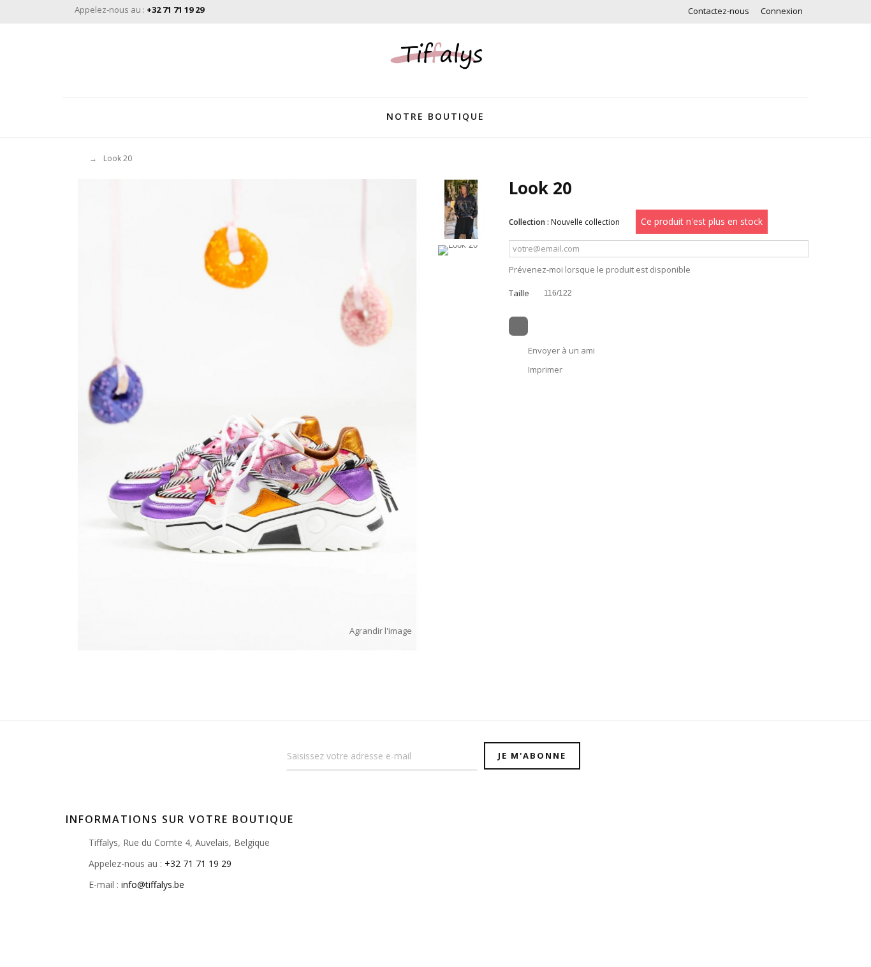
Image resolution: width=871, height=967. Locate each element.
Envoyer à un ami (561, 350)
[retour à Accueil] (71, 158)
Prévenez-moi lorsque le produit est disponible (600, 269)
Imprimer (545, 369)
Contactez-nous (718, 11)
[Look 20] (461, 209)
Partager (518, 326)
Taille (520, 293)
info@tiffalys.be (152, 884)
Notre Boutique (435, 116)
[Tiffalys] (435, 57)
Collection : (529, 222)
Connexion (782, 11)
